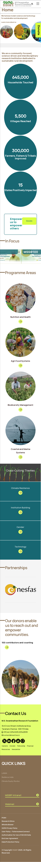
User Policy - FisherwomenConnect (16, 831)
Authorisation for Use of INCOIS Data (16, 835)
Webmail (9, 804)
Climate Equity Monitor (11, 781)
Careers (5, 746)
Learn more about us (8, 22)
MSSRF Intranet (13, 795)
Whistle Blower (8, 824)
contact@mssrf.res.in (11, 735)
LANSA (4, 773)
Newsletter (16, 749)
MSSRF (15, 850)
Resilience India (7, 777)
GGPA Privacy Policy (9, 828)
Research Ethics (8, 821)
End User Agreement (10, 838)
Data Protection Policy (10, 842)
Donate (29, 221)
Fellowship (21, 746)
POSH (4, 818)
